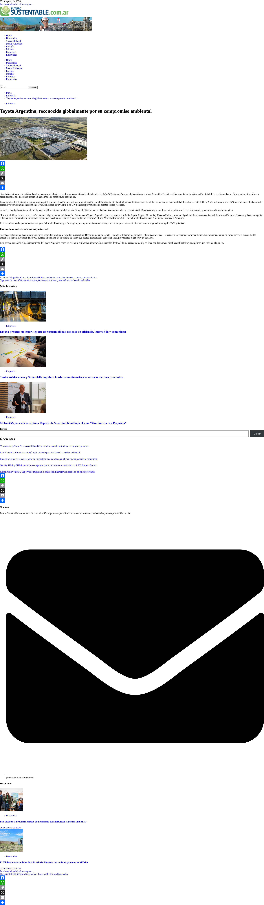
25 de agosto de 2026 (10, 868)
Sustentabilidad (13, 41)
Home (9, 35)
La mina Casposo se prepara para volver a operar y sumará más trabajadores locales (45, 280)
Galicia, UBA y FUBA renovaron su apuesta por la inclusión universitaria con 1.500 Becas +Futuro (48, 465)
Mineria (10, 49)
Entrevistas (11, 54)
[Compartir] (132, 187)
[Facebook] (132, 163)
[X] (132, 178)
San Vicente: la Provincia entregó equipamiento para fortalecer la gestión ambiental (40, 452)
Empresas (10, 52)
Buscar (3, 429)
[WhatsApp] (132, 168)
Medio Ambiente (14, 43)
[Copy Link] (132, 173)
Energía (10, 46)
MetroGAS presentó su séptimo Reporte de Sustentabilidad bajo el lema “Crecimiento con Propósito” (63, 423)
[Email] (132, 183)
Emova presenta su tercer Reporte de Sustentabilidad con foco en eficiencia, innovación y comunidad (63, 331)
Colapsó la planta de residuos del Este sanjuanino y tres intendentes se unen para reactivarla (48, 277)
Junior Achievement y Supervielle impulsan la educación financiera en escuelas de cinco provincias (61, 377)
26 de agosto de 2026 (10, 827)
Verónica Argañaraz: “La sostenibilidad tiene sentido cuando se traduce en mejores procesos (44, 446)
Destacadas (11, 38)
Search (34, 87)
